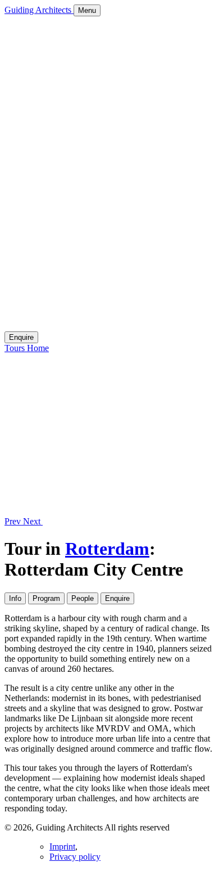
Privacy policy (75, 856)
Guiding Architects (39, 10)
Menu (87, 10)
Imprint (62, 846)
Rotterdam (107, 548)
